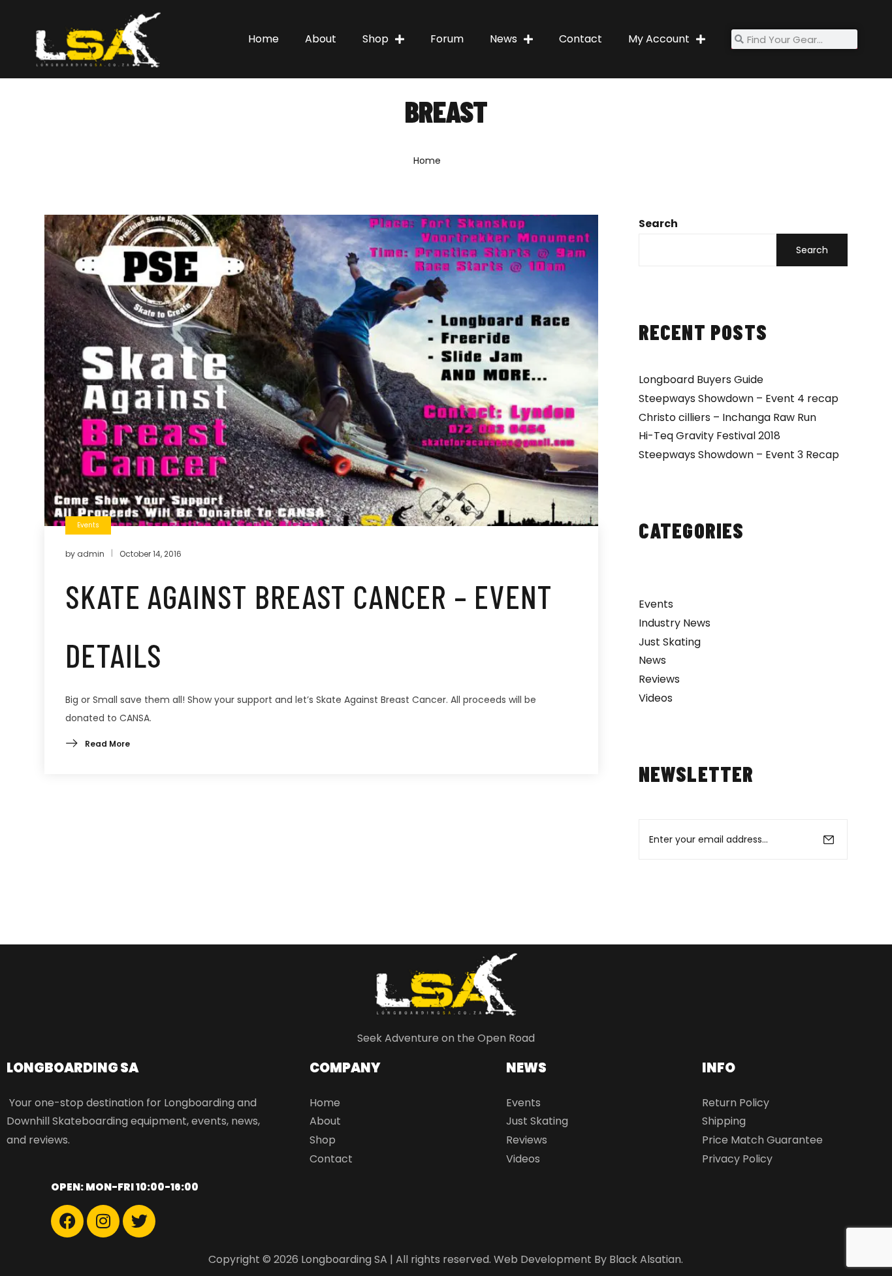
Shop (375, 38)
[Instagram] (103, 1221)
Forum (447, 38)
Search (658, 223)
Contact (580, 38)
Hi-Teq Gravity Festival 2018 (709, 435)
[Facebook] (67, 1221)
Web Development (543, 1259)
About (320, 38)
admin (90, 553)
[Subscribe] (828, 839)
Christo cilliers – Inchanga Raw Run (727, 417)
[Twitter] (139, 1221)
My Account (659, 38)
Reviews (659, 679)
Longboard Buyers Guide (701, 379)
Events (656, 604)
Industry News (674, 622)
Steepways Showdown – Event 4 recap (738, 398)
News (503, 38)
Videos (656, 698)
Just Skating (670, 641)
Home (263, 38)
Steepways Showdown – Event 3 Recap (739, 454)
